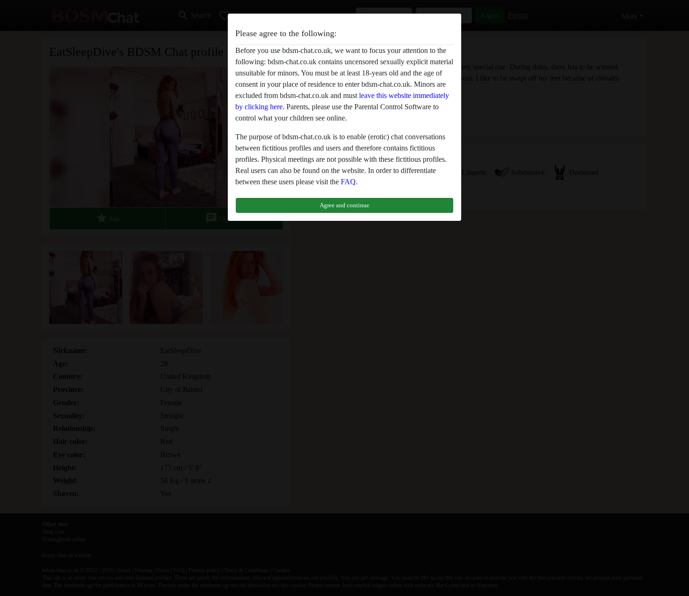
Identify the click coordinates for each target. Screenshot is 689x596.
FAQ (348, 182)
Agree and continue (344, 205)
